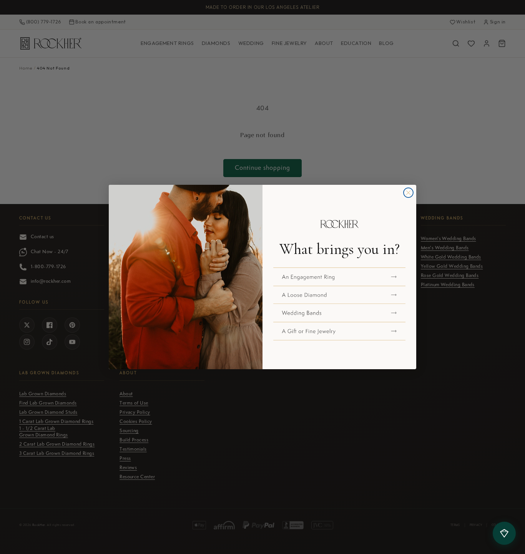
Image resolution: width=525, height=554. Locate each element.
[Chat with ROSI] (504, 533)
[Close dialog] (408, 192)
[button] (339, 276)
